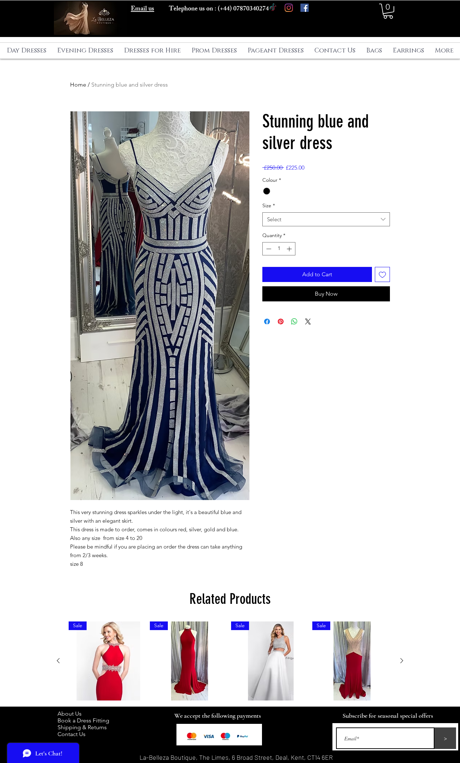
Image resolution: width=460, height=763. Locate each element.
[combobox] (326, 219)
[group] (230, 661)
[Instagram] (289, 8)
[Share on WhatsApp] (294, 321)
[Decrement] (267, 248)
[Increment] (289, 248)
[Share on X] (308, 321)
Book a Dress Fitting (83, 720)
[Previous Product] (58, 660)
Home (78, 84)
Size (268, 205)
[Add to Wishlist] (382, 274)
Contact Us (72, 734)
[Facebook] (304, 8)
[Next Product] (401, 660)
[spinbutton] (278, 248)
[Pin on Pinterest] (280, 321)
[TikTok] (273, 8)
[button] (388, 11)
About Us (73, 713)
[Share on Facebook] (267, 321)
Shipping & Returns (84, 727)
